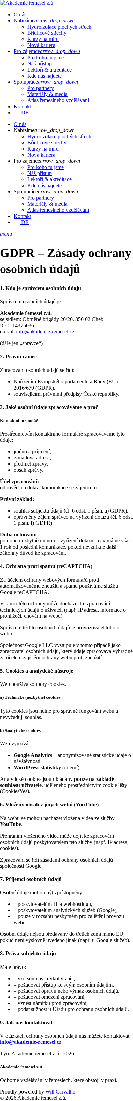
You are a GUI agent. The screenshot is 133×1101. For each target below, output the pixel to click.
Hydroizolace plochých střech (59, 27)
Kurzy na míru (43, 39)
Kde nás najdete (44, 76)
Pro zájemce (47, 51)
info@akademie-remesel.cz (45, 331)
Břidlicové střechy (46, 33)
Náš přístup (39, 63)
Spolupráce (46, 82)
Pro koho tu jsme (45, 57)
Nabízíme (44, 20)
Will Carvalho (60, 1092)
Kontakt (22, 106)
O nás (20, 14)
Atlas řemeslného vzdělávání (58, 100)
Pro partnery (40, 88)
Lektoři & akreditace (49, 70)
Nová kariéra (41, 45)
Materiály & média (47, 94)
